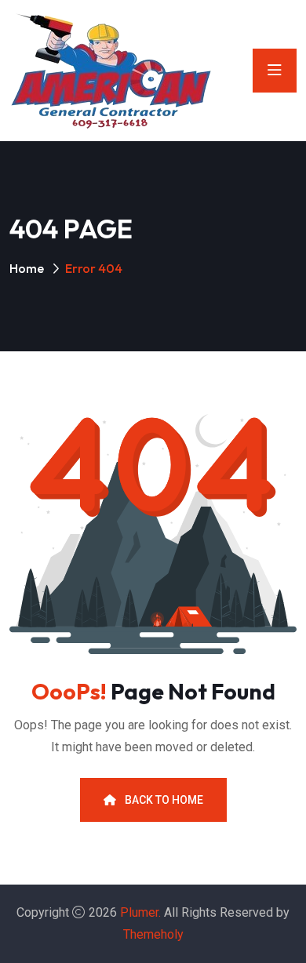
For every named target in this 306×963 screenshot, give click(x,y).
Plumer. (140, 912)
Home (26, 268)
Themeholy (153, 934)
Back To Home (162, 800)
